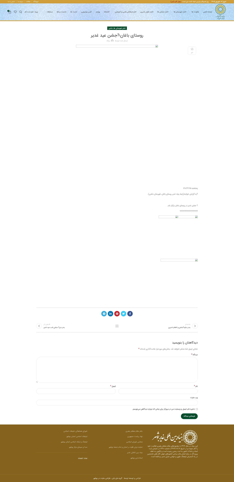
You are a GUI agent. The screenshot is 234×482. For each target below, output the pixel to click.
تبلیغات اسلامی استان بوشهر (76, 436)
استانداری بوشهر (136, 457)
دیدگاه (194, 354)
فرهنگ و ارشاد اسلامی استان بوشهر (74, 441)
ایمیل (113, 386)
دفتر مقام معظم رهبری (134, 431)
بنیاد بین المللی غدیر (135, 452)
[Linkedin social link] (110, 313)
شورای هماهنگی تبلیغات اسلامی (75, 431)
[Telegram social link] (104, 313)
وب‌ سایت (194, 397)
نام (196, 386)
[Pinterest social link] (117, 313)
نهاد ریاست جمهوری (135, 436)
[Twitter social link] (123, 313)
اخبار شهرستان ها (120, 28)
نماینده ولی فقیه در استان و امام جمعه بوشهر (126, 447)
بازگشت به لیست (117, 326)
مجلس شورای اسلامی (134, 441)
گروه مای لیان (117, 478)
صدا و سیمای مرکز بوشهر (78, 447)
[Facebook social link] (130, 313)
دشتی (111, 28)
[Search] (20, 12)
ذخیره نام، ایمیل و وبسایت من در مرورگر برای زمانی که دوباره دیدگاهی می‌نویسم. (163, 409)
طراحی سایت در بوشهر (101, 478)
